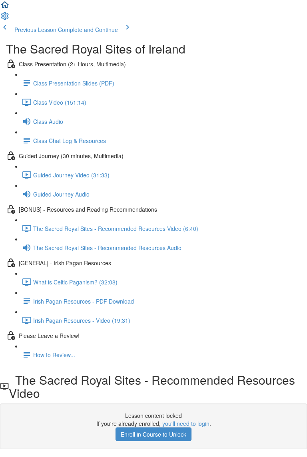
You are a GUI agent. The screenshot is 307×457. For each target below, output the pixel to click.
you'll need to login (185, 423)
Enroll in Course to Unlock (153, 434)
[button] (5, 7)
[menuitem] (5, 18)
